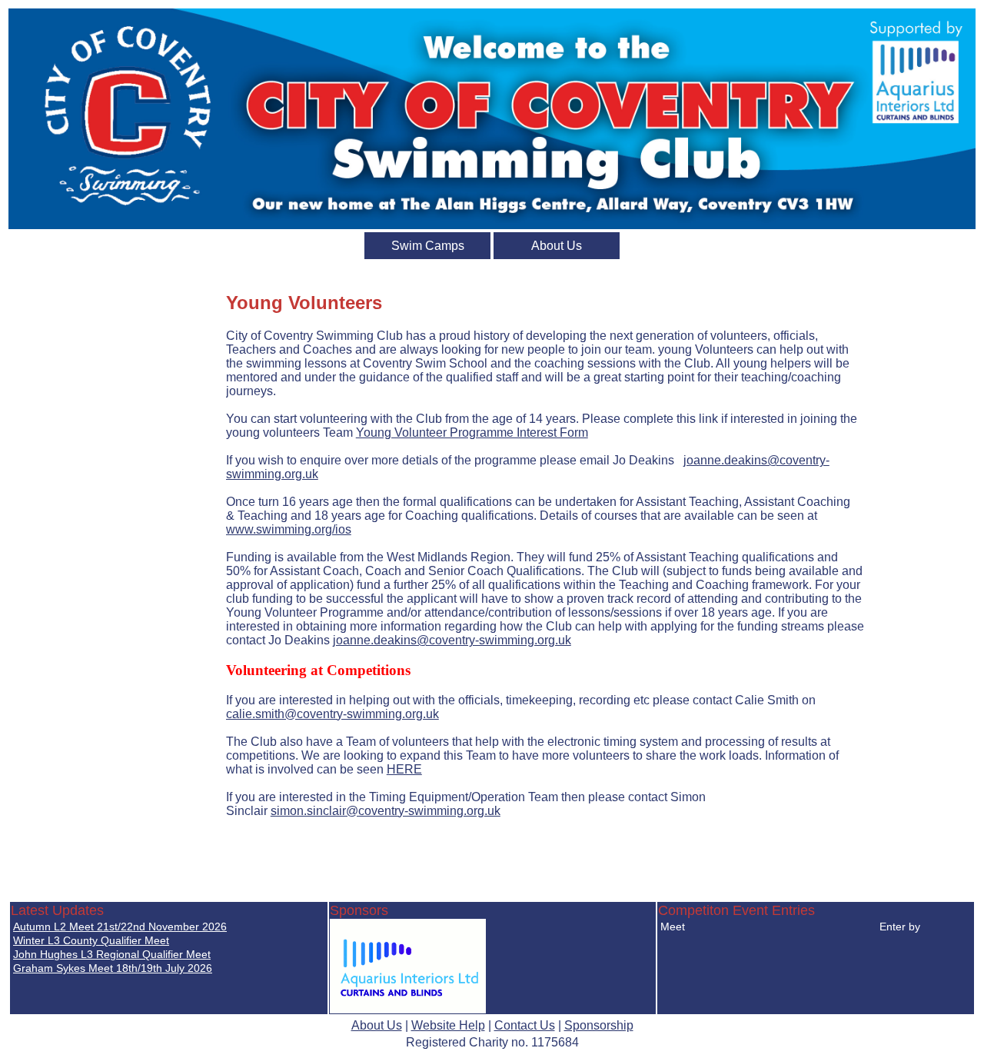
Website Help (448, 1025)
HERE (404, 769)
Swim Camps (427, 245)
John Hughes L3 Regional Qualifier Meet (112, 954)
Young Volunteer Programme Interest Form (472, 432)
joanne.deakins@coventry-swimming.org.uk (452, 640)
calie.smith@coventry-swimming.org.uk (332, 713)
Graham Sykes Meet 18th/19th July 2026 (112, 968)
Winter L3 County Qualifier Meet (91, 940)
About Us (556, 245)
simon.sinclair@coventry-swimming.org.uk (385, 810)
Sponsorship (598, 1025)
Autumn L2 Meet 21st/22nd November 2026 (120, 926)
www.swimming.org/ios (288, 529)
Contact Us (524, 1025)
